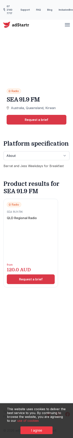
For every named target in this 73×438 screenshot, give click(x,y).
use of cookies (28, 421)
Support (25, 9)
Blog (49, 9)
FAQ (38, 9)
